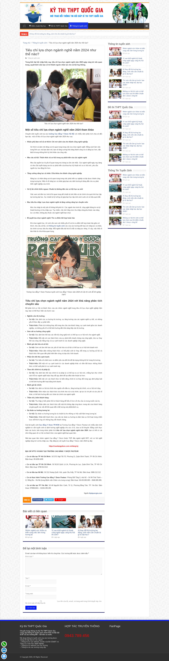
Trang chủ (26, 43)
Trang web (29, 594)
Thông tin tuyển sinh (39, 43)
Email (28, 586)
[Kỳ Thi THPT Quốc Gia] (24, 25)
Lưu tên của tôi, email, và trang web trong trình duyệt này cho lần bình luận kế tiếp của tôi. (63, 602)
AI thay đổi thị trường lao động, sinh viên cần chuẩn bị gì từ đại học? (89, 532)
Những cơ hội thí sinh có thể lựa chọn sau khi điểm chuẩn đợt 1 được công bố (133, 93)
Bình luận (29, 556)
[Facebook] (4, 656)
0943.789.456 (77, 635)
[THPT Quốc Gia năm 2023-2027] (84, 13)
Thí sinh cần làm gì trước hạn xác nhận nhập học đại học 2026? (50, 34)
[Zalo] (4, 650)
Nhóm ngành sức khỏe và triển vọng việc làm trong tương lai (35, 532)
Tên (27, 578)
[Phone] (4, 644)
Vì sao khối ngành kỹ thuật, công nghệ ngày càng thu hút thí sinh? (63, 532)
